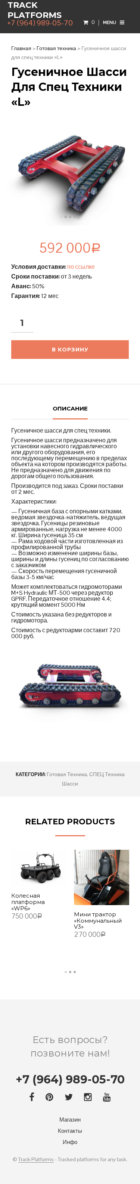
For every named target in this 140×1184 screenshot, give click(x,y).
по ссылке (81, 267)
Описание (70, 408)
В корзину (70, 349)
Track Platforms (34, 10)
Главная (21, 48)
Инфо (70, 1141)
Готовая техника (56, 48)
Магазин (70, 1119)
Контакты (70, 1130)
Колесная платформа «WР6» (28, 902)
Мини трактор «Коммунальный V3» (98, 921)
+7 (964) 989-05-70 (70, 1079)
